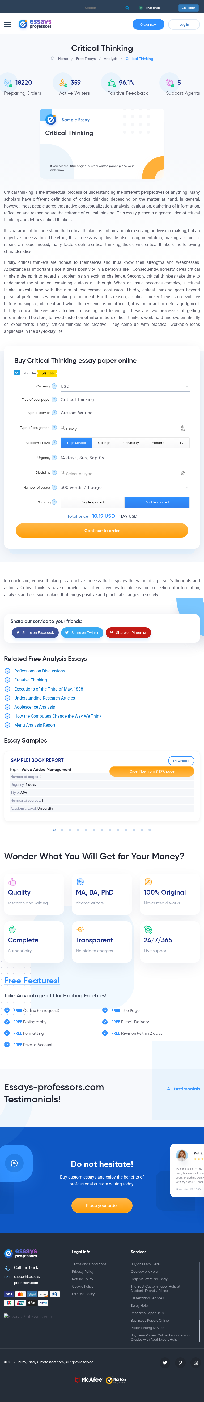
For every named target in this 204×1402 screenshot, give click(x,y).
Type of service (39, 413)
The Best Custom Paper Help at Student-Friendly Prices (155, 1288)
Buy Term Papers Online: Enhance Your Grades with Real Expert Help (160, 1337)
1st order (37, 373)
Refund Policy (82, 1279)
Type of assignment (35, 427)
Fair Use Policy (83, 1294)
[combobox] (125, 427)
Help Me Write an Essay (149, 1279)
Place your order (102, 1205)
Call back (188, 8)
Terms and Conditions (89, 1264)
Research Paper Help (147, 1313)
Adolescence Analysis (34, 707)
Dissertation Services (147, 1298)
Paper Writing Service (147, 1328)
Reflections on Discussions (39, 671)
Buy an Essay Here (145, 1264)
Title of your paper (36, 399)
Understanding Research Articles (44, 698)
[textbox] (125, 474)
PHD (179, 443)
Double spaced (157, 502)
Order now (148, 24)
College (104, 443)
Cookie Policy (83, 1286)
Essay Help (139, 1306)
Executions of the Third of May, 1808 (48, 689)
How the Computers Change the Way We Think (57, 716)
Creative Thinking (30, 680)
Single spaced (93, 502)
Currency (43, 386)
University (131, 443)
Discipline (43, 472)
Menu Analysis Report (34, 725)
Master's (157, 443)
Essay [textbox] (71, 429)
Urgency (44, 457)
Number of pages (37, 487)
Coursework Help (144, 1272)
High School (76, 443)
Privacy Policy (83, 1272)
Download (181, 760)
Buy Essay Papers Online (150, 1320)
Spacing (44, 502)
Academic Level (38, 443)
